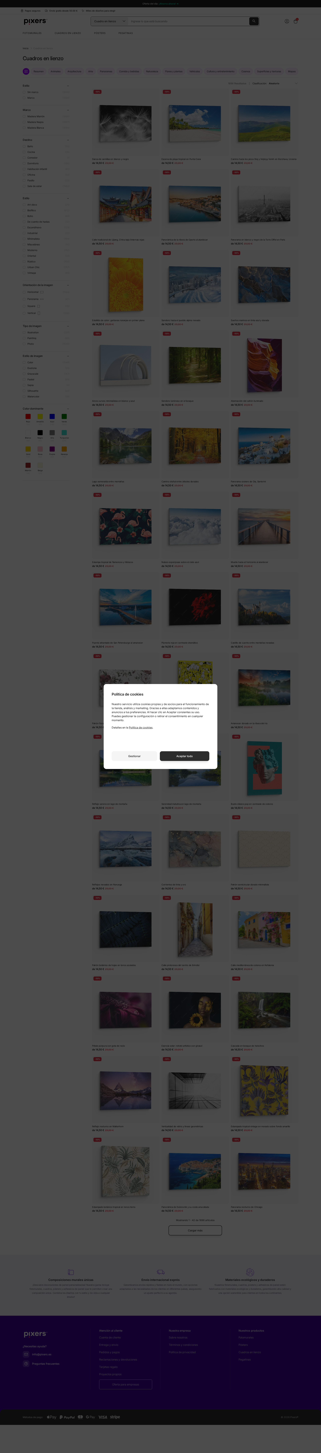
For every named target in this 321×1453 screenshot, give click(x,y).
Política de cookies (140, 727)
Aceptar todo (184, 756)
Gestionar (134, 756)
